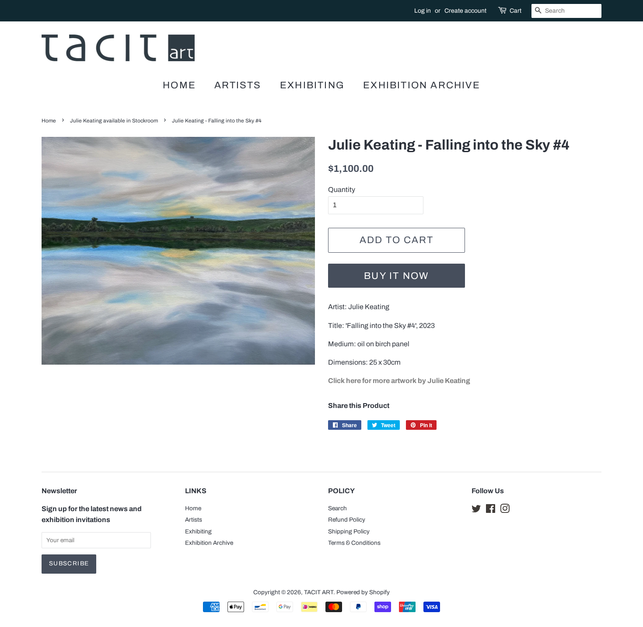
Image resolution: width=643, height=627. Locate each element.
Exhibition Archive (421, 85)
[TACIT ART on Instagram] (505, 510)
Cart (515, 10)
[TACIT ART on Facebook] (491, 510)
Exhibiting (312, 85)
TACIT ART (318, 592)
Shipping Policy (349, 531)
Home (179, 85)
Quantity (341, 189)
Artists (237, 85)
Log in (422, 10)
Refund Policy (346, 519)
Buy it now (396, 276)
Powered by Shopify (363, 592)
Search (337, 508)
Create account (465, 10)
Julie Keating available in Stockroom (114, 121)
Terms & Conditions (354, 543)
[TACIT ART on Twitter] (476, 510)
